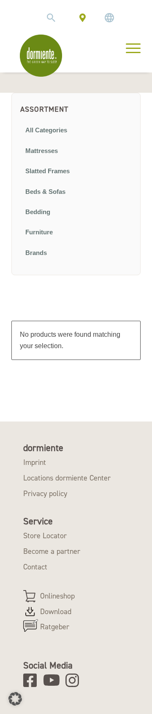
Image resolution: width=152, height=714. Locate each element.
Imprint (34, 462)
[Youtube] (52, 680)
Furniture (39, 232)
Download (55, 612)
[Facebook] (32, 680)
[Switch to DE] (109, 18)
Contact (35, 567)
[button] (15, 699)
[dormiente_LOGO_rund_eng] (41, 56)
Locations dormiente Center (67, 478)
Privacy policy (45, 494)
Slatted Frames (47, 171)
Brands (36, 253)
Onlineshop (57, 596)
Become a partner (51, 551)
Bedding (37, 212)
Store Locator (45, 536)
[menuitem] (51, 18)
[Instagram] (74, 680)
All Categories (46, 130)
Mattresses (41, 151)
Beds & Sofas (45, 191)
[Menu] (129, 47)
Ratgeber (54, 627)
